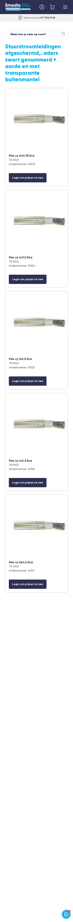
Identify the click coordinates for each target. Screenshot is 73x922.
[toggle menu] (65, 7)
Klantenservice (39, 17)
